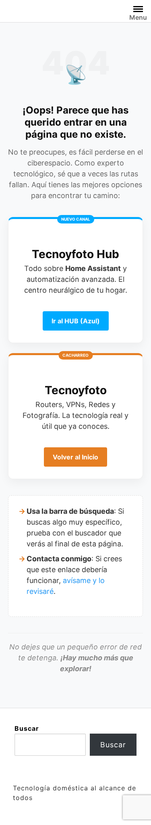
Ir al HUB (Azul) (76, 321)
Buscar (26, 728)
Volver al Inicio (75, 457)
